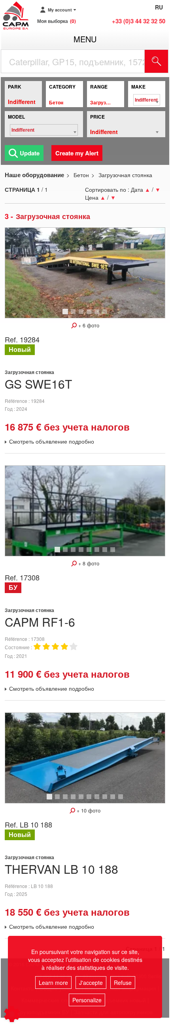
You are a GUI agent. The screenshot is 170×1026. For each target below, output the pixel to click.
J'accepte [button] (91, 982)
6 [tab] (106, 315)
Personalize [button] (87, 1000)
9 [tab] (113, 800)
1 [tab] (66, 315)
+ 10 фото (87, 810)
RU (159, 7)
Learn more (53, 982)
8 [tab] (113, 553)
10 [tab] (123, 800)
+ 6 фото (88, 325)
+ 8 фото (88, 563)
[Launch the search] (156, 61)
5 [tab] (98, 315)
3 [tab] (82, 315)
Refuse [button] (123, 982)
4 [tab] (90, 315)
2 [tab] (74, 315)
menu (85, 39)
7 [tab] (106, 553)
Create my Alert (76, 153)
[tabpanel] (85, 272)
